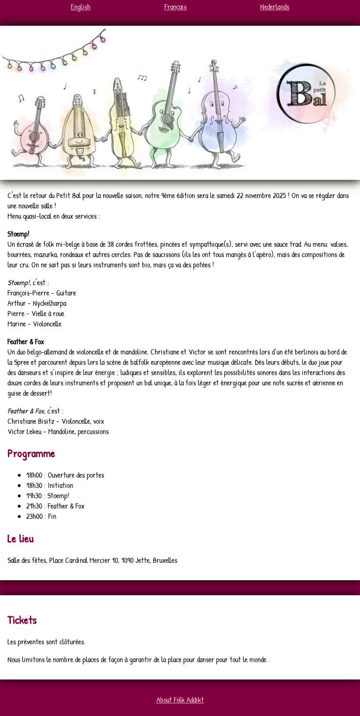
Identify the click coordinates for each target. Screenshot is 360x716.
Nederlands (274, 6)
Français (176, 6)
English (80, 6)
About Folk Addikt (180, 699)
